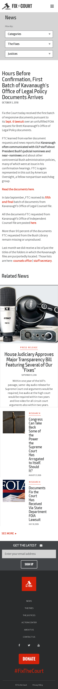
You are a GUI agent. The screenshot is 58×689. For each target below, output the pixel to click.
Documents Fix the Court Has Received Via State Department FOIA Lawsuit (38, 504)
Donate (29, 659)
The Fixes (29, 608)
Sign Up (29, 564)
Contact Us (29, 637)
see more (8, 533)
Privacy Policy (37, 685)
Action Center (29, 622)
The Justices (29, 615)
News (29, 601)
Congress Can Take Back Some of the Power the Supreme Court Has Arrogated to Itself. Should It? (36, 445)
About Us (29, 629)
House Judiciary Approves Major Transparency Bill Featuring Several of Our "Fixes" (29, 362)
